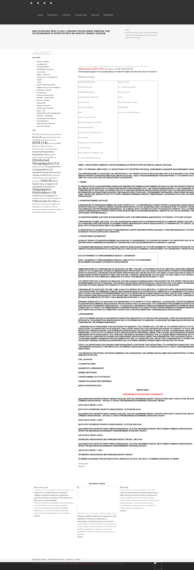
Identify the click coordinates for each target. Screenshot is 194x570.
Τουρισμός (47, 204)
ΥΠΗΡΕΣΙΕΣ (67, 15)
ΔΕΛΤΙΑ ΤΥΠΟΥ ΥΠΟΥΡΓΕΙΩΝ (46, 85)
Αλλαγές (45, 137)
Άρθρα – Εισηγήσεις (43, 74)
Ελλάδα (38, 146)
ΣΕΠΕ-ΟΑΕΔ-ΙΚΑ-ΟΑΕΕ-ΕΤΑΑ (46, 124)
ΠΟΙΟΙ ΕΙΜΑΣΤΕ (52, 15)
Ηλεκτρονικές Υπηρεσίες (45, 108)
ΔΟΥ (48, 140)
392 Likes (80, 537)
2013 (35, 134)
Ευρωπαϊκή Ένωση (41, 172)
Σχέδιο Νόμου (37, 204)
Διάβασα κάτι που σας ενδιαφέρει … (49, 87)
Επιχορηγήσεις (44, 169)
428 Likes (37, 516)
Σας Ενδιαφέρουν (144, 66)
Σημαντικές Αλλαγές (43, 126)
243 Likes (123, 511)
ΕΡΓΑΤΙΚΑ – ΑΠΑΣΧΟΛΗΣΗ (45, 98)
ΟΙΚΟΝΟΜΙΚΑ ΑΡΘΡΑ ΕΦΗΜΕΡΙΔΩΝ (49, 113)
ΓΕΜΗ (43, 140)
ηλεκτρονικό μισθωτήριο (40, 209)
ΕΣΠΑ (39, 142)
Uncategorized (42, 64)
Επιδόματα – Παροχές (44, 90)
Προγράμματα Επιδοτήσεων (46, 118)
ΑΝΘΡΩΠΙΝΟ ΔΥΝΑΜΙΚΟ (39, 559)
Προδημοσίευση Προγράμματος (45, 196)
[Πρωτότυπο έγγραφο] (86, 77)
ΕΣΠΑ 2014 (51, 143)
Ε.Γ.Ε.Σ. (87, 66)
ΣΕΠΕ (58, 201)
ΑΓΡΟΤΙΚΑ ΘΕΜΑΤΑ (43, 67)
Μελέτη (52, 175)
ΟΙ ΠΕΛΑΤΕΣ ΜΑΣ (81, 15)
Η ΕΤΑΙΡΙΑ (77, 559)
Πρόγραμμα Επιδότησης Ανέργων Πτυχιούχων (46, 198)
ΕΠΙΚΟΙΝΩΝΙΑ (108, 15)
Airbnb (41, 134)
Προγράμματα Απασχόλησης (43, 187)
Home (127, 30)
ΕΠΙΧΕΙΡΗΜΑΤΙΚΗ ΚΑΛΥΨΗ (56, 559)
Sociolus (121, 563)
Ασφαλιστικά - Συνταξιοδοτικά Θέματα (126, 66)
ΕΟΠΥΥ (53, 140)
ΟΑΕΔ (46, 180)
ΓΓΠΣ (37, 140)
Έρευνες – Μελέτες (43, 100)
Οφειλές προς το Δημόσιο (44, 184)
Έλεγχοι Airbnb (56, 134)
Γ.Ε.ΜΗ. (39, 82)
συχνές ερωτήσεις (49, 212)
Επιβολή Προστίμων (39, 166)
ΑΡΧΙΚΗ (40, 15)
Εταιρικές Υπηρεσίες (44, 105)
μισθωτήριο (38, 212)
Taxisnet (48, 134)
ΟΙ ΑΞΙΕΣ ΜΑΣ (69, 559)
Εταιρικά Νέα (41, 103)
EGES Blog (95, 15)
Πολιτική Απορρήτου (85, 563)
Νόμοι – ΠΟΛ (41, 111)
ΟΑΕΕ (55, 181)
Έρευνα (36, 137)
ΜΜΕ (45, 175)
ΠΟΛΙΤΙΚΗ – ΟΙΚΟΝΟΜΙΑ (45, 116)
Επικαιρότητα (41, 93)
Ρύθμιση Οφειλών (44, 200)
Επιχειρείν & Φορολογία (45, 95)
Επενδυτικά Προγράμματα (45, 161)
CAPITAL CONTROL (43, 62)
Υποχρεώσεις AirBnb (50, 207)
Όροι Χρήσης (74, 563)
